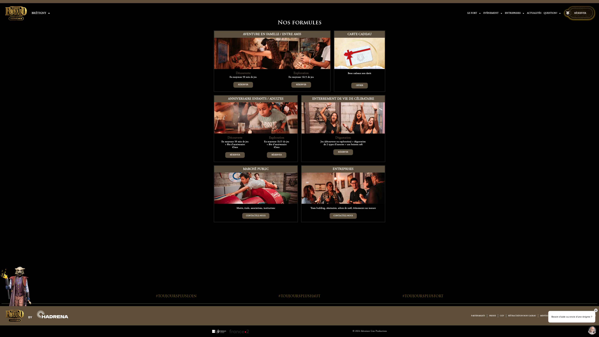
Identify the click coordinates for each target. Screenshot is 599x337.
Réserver (580, 13)
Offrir (359, 86)
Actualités (534, 13)
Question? (550, 13)
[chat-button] (592, 330)
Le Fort (472, 13)
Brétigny (39, 13)
